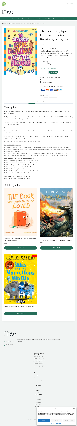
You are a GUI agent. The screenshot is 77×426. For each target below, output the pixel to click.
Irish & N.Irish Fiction (50, 18)
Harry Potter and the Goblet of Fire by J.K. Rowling (56, 240)
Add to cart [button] (20, 248)
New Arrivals (11, 18)
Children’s (59, 18)
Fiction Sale (66, 18)
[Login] (74, 3)
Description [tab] (31, 102)
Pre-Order (41, 18)
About (38, 375)
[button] (74, 409)
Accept (44, 420)
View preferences (68, 420)
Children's (46, 97)
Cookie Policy (52, 423)
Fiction (29, 18)
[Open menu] (73, 12)
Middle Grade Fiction (53, 97)
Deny (56, 420)
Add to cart (53, 72)
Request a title (38, 404)
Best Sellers (35, 18)
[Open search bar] (68, 4)
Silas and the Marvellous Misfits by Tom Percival (19, 306)
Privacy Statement (59, 423)
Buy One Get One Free (21, 18)
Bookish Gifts (38, 394)
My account (38, 402)
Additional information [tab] (42, 102)
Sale (38, 388)
